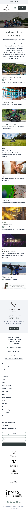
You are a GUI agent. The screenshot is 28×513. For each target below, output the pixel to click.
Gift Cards (5, 425)
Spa (3, 176)
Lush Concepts (14, 508)
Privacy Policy (6, 410)
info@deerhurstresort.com (14, 359)
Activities (5, 370)
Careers (4, 403)
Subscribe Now (14, 328)
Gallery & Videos (6, 388)
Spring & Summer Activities (12, 77)
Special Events (6, 385)
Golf (4, 148)
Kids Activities (7, 200)
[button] (4, 439)
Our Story (5, 391)
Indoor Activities (8, 102)
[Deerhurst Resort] (14, 454)
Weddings (5, 376)
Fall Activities (7, 225)
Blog (3, 394)
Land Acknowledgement (9, 422)
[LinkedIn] (17, 502)
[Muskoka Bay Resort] (14, 472)
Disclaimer (5, 416)
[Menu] (15, 7)
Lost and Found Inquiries (9, 428)
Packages (5, 363)
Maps (4, 400)
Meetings (5, 373)
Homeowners (6, 406)
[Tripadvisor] (20, 502)
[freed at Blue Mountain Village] (14, 481)
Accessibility (5, 413)
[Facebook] (11, 502)
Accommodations (7, 367)
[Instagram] (8, 502)
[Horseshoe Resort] (14, 463)
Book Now (21, 7)
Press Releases (6, 397)
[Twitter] (14, 502)
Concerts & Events (9, 251)
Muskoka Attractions (9, 124)
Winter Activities (8, 277)
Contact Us (14, 2)
